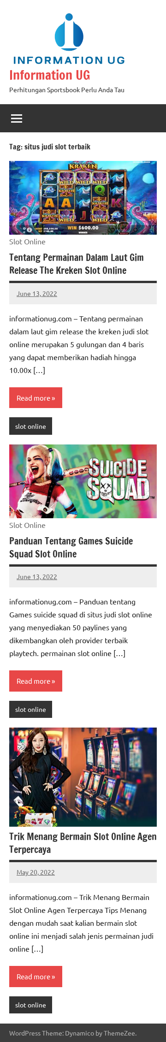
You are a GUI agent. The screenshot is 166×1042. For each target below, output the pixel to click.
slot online (30, 426)
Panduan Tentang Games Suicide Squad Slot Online (71, 547)
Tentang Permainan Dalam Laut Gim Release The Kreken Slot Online (76, 264)
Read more (33, 397)
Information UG (49, 75)
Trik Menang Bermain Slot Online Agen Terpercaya (83, 843)
